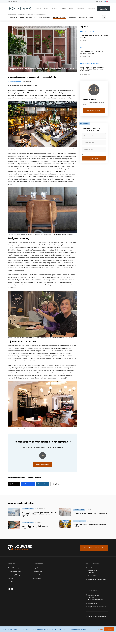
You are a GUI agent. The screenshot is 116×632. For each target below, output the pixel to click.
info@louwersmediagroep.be (97, 607)
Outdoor (11, 578)
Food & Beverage (44, 17)
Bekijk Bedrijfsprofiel (94, 110)
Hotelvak (63, 8)
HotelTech (72, 17)
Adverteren (37, 578)
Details (100, 629)
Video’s (46, 8)
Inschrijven (94, 158)
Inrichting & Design (59, 17)
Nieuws (12, 17)
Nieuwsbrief (80, 8)
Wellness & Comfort (86, 17)
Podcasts (54, 8)
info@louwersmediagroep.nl (97, 579)
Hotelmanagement (26, 17)
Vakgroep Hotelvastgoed (103, 8)
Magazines (38, 8)
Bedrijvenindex (91, 8)
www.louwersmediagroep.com (98, 616)
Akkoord (109, 629)
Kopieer (56, 484)
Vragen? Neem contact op (93, 548)
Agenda (71, 8)
